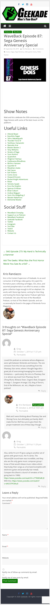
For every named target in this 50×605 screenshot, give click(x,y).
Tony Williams (12, 150)
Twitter (10, 222)
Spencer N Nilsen (14, 188)
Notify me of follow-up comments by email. (19, 572)
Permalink (21, 354)
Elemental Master (14, 200)
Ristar (9, 181)
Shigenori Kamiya (14, 159)
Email (5, 546)
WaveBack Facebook (15, 217)
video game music (30, 52)
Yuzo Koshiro (12, 154)
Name (5, 535)
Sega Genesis (19, 52)
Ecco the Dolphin (14, 186)
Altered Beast (12, 134)
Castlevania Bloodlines (16, 161)
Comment (7, 503)
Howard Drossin (13, 177)
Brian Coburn (12, 190)
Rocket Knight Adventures (17, 179)
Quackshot (11, 156)
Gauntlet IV (11, 166)
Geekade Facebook (15, 219)
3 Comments (39, 49)
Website (10, 231)
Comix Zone (12, 175)
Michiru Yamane (13, 163)
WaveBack (17, 32)
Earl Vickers (12, 172)
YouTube (10, 226)
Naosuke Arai (12, 145)
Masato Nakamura (14, 197)
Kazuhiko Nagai (13, 136)
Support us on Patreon (16, 215)
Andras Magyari (13, 193)
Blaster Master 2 (14, 147)
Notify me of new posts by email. (15, 577)
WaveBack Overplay (15, 212)
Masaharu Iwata (13, 168)
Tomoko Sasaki (13, 184)
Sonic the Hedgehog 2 (16, 195)
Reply (43, 391)
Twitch (10, 228)
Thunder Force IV (14, 140)
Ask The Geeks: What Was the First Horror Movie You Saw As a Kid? (23, 262)
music (8, 52)
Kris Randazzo (27, 49)
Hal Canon (11, 170)
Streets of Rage (13, 152)
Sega (12, 52)
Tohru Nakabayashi (15, 138)
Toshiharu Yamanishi (15, 143)
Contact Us (11, 233)
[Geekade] (4, 26)
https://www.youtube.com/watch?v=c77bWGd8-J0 (24, 478)
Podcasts (8, 32)
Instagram (11, 224)
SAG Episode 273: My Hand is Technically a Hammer (24, 253)
